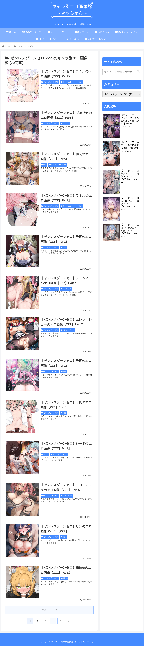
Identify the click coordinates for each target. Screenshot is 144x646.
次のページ (49, 610)
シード (45, 454)
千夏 (64, 247)
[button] (138, 71)
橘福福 (65, 578)
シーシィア (66, 289)
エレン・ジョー (68, 330)
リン (64, 537)
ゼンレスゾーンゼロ (50, 82)
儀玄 (45, 165)
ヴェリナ (65, 123)
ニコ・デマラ (67, 496)
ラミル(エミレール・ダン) (72, 82)
